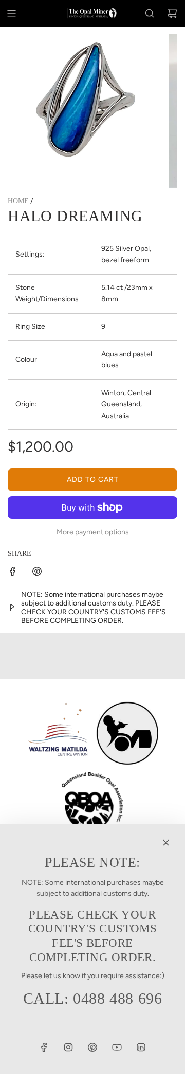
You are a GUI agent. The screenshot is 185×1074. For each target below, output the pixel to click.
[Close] (166, 842)
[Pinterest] (92, 1047)
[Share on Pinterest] (37, 573)
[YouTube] (116, 1047)
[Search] (149, 13)
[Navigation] (11, 13)
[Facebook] (44, 1047)
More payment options (93, 532)
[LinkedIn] (141, 1047)
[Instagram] (68, 1047)
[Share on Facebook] (13, 573)
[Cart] (172, 13)
